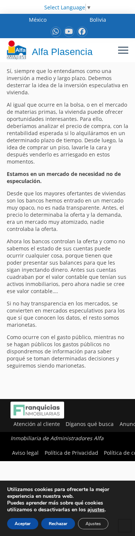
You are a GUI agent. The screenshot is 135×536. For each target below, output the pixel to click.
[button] (123, 50)
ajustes (96, 509)
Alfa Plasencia (62, 51)
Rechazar (58, 524)
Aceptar (23, 524)
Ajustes (93, 524)
